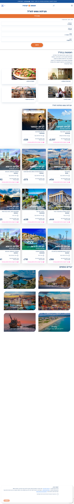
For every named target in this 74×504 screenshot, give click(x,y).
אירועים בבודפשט (30, 99)
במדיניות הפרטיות (46, 490)
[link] (60, 126)
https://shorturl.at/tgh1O (41, 491)
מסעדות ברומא (30, 81)
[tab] (37, 16)
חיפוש (37, 45)
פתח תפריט (72, 6)
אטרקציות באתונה (66, 81)
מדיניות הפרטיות (46, 488)
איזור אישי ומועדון (53, 6)
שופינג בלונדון (67, 99)
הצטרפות (20, 1)
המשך (6, 500)
